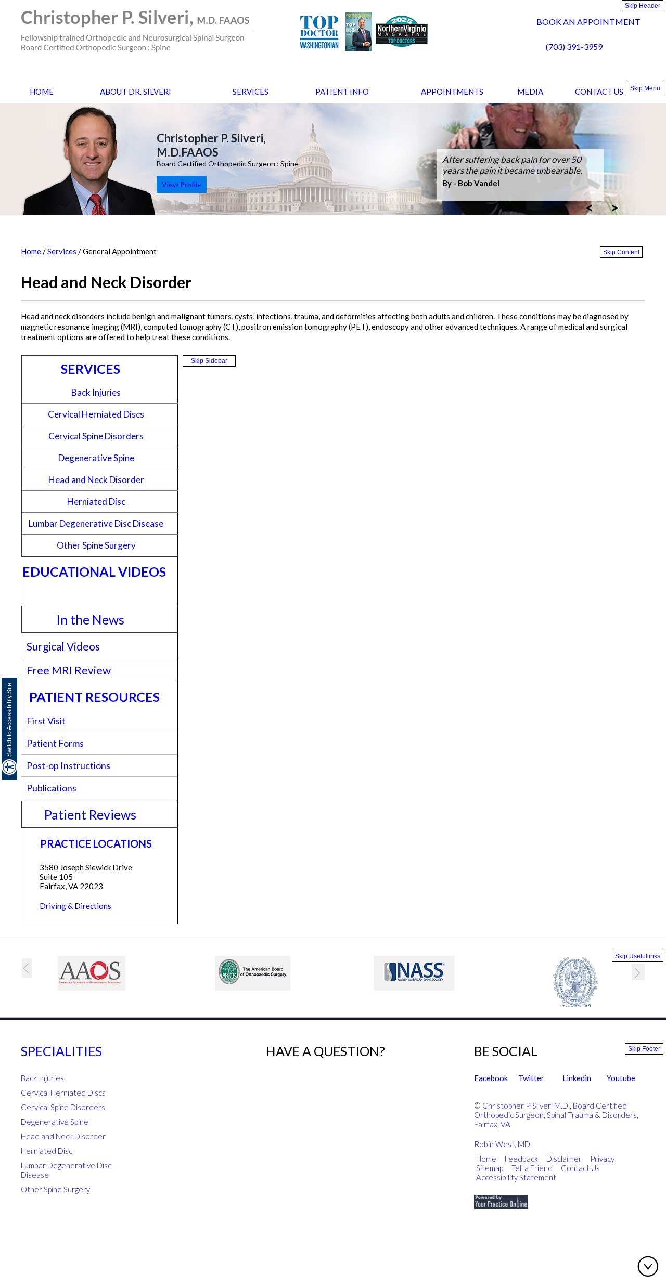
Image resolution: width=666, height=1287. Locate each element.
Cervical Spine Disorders (96, 436)
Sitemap (489, 1168)
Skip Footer (644, 1048)
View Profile (181, 184)
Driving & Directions (75, 906)
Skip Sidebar (209, 361)
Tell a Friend (532, 1168)
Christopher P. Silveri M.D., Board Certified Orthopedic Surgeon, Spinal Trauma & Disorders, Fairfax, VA (556, 1115)
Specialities (61, 1051)
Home (42, 91)
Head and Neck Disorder (96, 479)
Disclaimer (564, 1158)
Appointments (452, 91)
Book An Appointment (588, 22)
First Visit (46, 720)
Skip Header (642, 5)
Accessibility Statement (517, 1177)
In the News (90, 619)
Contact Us (599, 91)
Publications (51, 788)
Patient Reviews (90, 814)
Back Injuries (96, 392)
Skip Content (621, 252)
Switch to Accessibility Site (9, 720)
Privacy (602, 1158)
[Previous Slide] (589, 207)
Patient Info (342, 91)
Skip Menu (645, 88)
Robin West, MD (502, 1144)
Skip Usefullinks (637, 956)
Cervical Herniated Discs (96, 414)
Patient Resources (94, 697)
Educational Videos (94, 571)
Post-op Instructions (68, 765)
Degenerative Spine (96, 457)
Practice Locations (96, 843)
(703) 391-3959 (574, 46)
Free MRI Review (69, 670)
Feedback (521, 1158)
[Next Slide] (615, 207)
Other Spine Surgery (96, 545)
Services (250, 91)
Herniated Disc (96, 501)
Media (530, 91)
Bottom (650, 1266)
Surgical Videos (63, 646)
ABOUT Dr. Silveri (135, 91)
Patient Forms (55, 743)
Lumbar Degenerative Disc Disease (96, 523)
